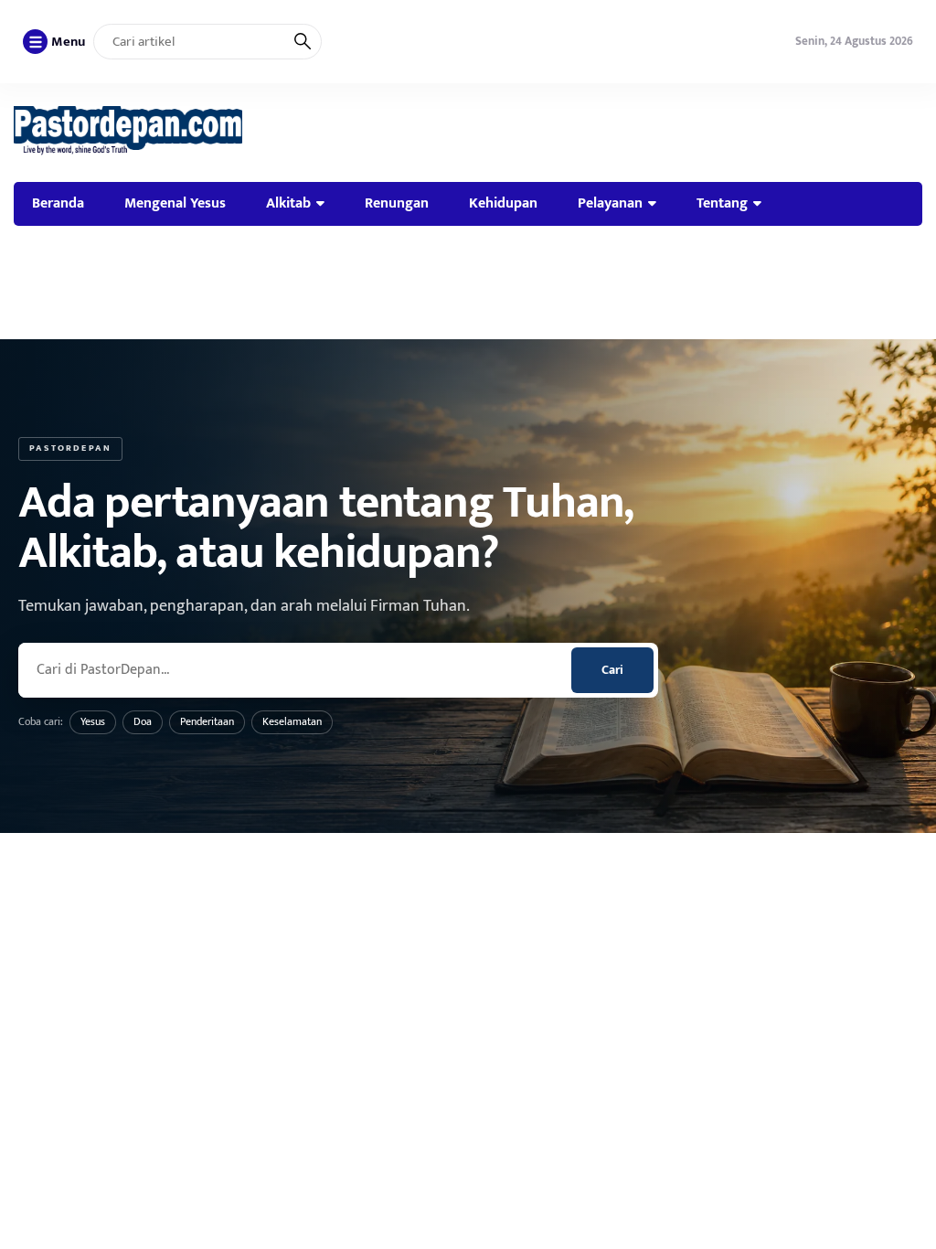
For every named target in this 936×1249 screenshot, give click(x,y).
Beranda (58, 203)
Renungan (397, 203)
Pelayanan (610, 203)
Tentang (722, 203)
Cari (612, 669)
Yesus (92, 721)
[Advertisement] (468, 282)
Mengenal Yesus (175, 203)
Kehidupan (503, 203)
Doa (142, 721)
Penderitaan (207, 721)
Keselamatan (292, 721)
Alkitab (288, 203)
